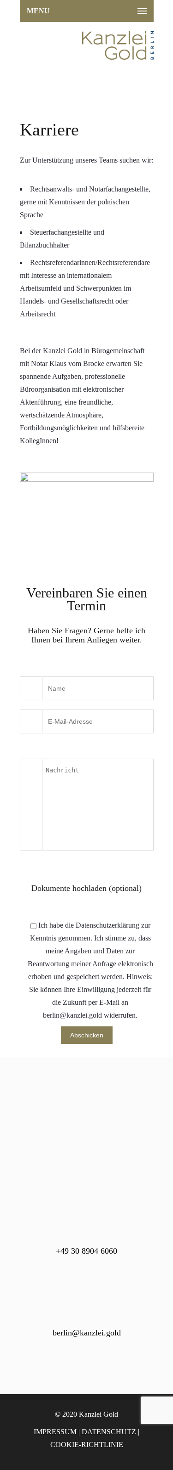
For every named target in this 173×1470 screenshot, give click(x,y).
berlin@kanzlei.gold (87, 1332)
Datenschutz (109, 1432)
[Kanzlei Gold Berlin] (87, 45)
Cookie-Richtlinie (86, 1444)
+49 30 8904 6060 (86, 1251)
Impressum (55, 1432)
